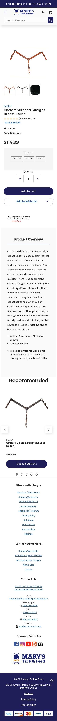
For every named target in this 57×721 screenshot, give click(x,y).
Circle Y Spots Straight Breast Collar (25, 444)
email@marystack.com (30, 626)
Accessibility (28, 529)
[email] (40, 644)
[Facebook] (16, 644)
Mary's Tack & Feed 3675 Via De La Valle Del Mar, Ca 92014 (28, 588)
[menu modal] (5, 12)
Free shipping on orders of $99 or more (28, 3)
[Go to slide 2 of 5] (22, 474)
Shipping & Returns (28, 497)
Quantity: (28, 171)
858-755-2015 (30, 612)
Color (28, 152)
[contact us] (43, 12)
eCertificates (28, 524)
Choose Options (27, 463)
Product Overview (28, 239)
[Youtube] (28, 644)
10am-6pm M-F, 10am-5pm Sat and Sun (28, 598)
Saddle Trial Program (28, 511)
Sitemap (28, 534)
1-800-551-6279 (30, 605)
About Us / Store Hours (28, 492)
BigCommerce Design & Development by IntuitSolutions (28, 686)
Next (48, 429)
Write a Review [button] (13, 122)
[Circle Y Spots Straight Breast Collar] (26, 413)
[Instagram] (22, 644)
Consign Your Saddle (28, 551)
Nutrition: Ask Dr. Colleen (28, 560)
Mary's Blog (28, 565)
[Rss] (34, 644)
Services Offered (28, 506)
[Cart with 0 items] (50, 12)
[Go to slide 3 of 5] (27, 474)
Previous (4, 429)
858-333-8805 (30, 619)
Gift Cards (28, 520)
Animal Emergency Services (28, 555)
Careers (28, 569)
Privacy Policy (28, 515)
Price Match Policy (28, 501)
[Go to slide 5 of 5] (36, 474)
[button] (52, 681)
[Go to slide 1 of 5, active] (17, 474)
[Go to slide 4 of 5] (31, 474)
